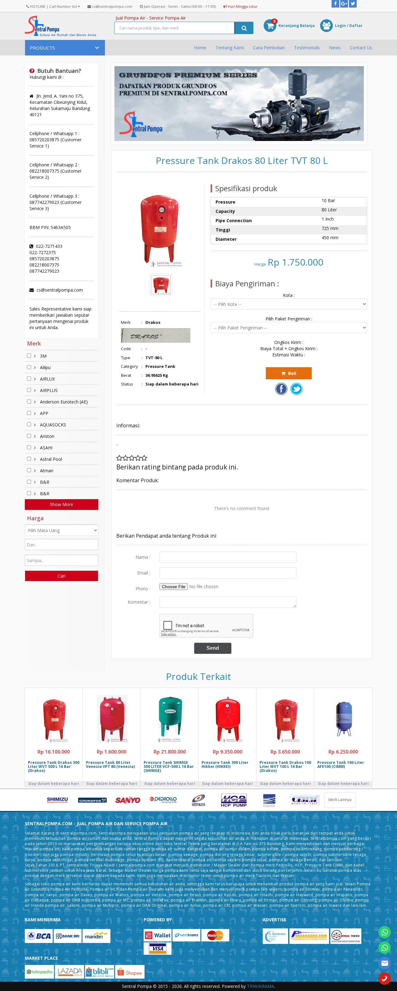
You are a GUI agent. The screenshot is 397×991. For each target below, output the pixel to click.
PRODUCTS (42, 48)
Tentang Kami (230, 48)
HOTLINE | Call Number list (53, 6)
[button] (289, 26)
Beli (291, 373)
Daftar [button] (356, 25)
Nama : (143, 557)
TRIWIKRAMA (260, 986)
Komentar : (139, 602)
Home (200, 48)
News (335, 48)
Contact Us (361, 48)
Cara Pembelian (269, 48)
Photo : (143, 589)
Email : (143, 573)
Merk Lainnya (339, 799)
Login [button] (340, 25)
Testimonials (307, 48)
